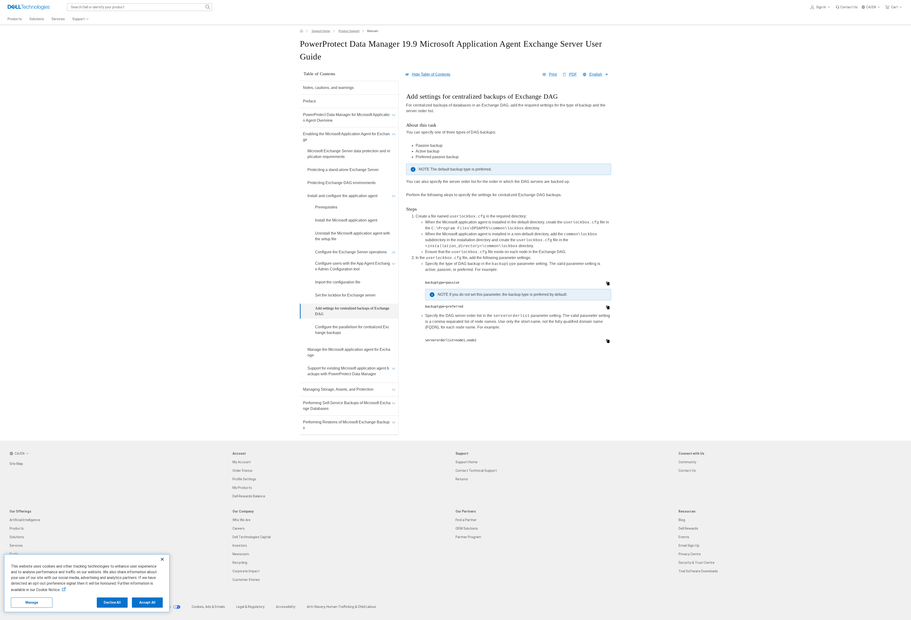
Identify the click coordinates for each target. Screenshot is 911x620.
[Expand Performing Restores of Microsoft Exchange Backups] (393, 422)
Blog (682, 520)
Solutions (16, 537)
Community (687, 462)
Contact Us (687, 470)
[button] (821, 7)
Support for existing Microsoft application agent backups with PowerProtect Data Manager (348, 371)
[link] (847, 7)
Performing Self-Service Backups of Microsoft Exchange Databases (346, 406)
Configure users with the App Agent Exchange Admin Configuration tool (352, 266)
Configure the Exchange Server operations (351, 252)
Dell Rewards (688, 528)
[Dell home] (301, 31)
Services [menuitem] (58, 19)
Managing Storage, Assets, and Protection (338, 389)
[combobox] (139, 7)
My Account (241, 462)
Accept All (147, 602)
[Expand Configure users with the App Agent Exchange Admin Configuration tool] (393, 263)
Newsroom (240, 554)
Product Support (349, 31)
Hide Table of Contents (431, 74)
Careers (238, 528)
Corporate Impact (246, 571)
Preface (309, 101)
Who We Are (241, 520)
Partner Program (468, 537)
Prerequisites (326, 207)
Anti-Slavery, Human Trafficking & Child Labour (341, 607)
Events (684, 537)
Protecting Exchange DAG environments (341, 183)
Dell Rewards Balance (248, 496)
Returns (462, 479)
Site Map (16, 464)
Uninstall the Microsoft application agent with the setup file (352, 236)
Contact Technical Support (476, 470)
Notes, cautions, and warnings (328, 88)
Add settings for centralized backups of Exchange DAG (352, 311)
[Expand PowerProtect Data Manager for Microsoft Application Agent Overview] (393, 115)
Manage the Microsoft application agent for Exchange (348, 352)
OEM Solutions (467, 528)
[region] (508, 219)
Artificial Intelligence (24, 520)
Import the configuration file (337, 282)
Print (553, 74)
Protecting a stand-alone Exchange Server (343, 170)
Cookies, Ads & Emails (208, 607)
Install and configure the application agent (342, 196)
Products (16, 528)
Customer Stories (246, 580)
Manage (31, 602)
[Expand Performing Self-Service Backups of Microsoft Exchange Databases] (393, 403)
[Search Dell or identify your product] (207, 7)
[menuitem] (81, 19)
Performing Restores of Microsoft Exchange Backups (346, 425)
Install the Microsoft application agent (346, 220)
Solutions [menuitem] (36, 19)
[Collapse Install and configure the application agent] (393, 196)
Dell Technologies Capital (251, 537)
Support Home (320, 31)
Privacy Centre (690, 554)
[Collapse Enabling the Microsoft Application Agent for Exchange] (393, 134)
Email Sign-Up (689, 545)
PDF (573, 74)
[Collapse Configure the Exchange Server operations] (393, 252)
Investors (239, 545)
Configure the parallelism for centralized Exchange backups (352, 330)
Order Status (242, 470)
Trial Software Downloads (698, 571)
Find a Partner (466, 520)
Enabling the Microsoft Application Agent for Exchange (346, 137)
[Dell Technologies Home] (29, 7)
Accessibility (285, 607)
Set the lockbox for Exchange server (345, 295)
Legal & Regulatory (250, 607)
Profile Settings (244, 479)
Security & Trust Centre (697, 562)
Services (16, 545)
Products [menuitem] (15, 19)
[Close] (162, 559)
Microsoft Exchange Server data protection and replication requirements (348, 154)
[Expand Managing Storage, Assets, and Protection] (393, 389)
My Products (242, 488)
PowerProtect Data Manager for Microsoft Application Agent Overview (346, 117)
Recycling (239, 562)
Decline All (112, 602)
